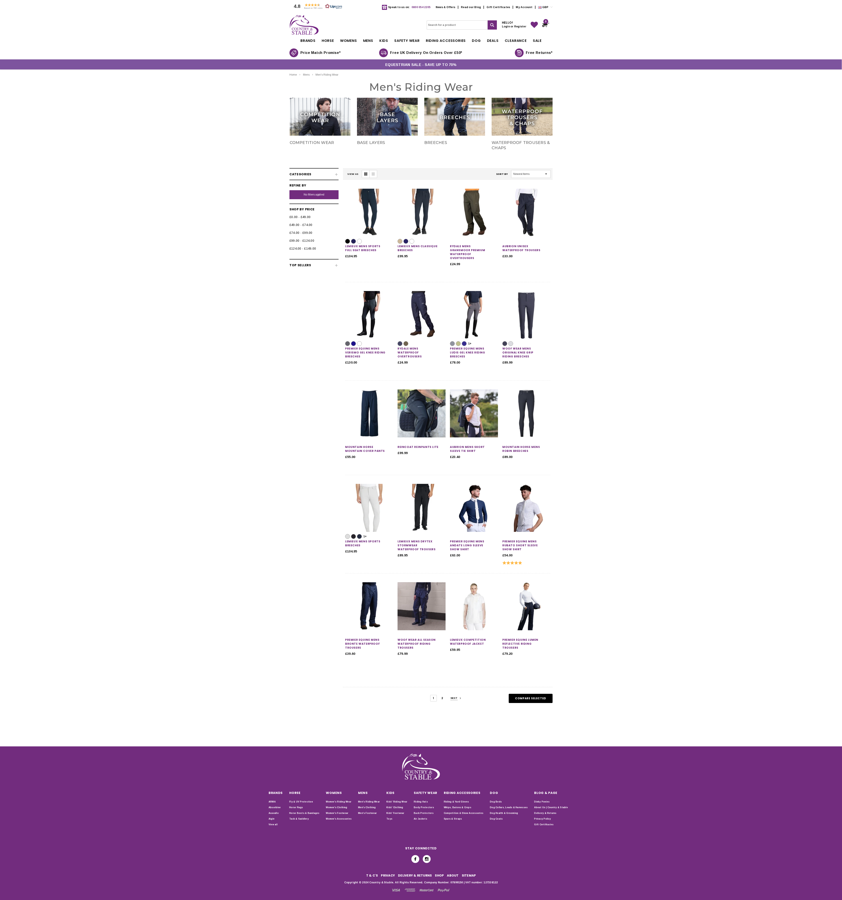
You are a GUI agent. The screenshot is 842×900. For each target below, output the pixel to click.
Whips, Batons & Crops (457, 807)
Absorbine (275, 807)
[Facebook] (415, 859)
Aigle (272, 819)
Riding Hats (421, 802)
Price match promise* (320, 53)
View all (273, 824)
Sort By (502, 174)
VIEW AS (353, 174)
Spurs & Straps (453, 819)
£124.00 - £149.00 (302, 248)
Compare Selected (530, 698)
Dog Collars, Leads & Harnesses (509, 807)
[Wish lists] (534, 24)
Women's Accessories (338, 819)
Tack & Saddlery (299, 819)
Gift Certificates (498, 7)
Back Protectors (423, 813)
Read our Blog (471, 7)
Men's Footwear (367, 813)
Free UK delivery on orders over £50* (426, 53)
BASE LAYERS (371, 142)
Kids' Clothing (394, 807)
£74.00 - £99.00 (300, 232)
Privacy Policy (542, 819)
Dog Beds (496, 802)
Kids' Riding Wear (396, 802)
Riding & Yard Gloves (456, 802)
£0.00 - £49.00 (299, 217)
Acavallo (274, 813)
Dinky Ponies (541, 802)
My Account (524, 7)
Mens (306, 74)
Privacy (388, 875)
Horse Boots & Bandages (304, 813)
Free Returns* (539, 53)
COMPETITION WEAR (312, 142)
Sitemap (469, 875)
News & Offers (445, 7)
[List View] (373, 174)
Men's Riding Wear (327, 74)
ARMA (272, 802)
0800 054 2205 (421, 7)
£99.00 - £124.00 (301, 240)
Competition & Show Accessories (463, 813)
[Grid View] (365, 174)
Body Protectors (424, 807)
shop (439, 875)
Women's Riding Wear (338, 802)
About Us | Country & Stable (551, 807)
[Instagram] (427, 859)
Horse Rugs (296, 807)
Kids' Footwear (395, 813)
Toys (389, 819)
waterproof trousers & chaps (521, 145)
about (452, 875)
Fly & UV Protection (301, 802)
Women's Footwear (337, 813)
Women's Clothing (336, 807)
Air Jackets (420, 819)
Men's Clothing (367, 807)
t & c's (372, 875)
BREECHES (435, 142)
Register (520, 26)
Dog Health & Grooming (504, 813)
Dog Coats (496, 819)
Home (293, 74)
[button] (316, 7)
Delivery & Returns (545, 813)
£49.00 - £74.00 (300, 225)
